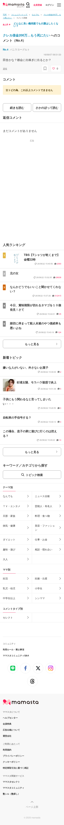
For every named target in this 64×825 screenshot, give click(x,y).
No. (5, 49)
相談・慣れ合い (43, 549)
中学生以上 (9, 598)
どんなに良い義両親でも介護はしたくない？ (36, 25)
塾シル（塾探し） (11, 794)
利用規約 (7, 750)
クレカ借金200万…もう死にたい (27, 35)
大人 (5, 559)
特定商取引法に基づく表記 (15, 768)
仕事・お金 (41, 539)
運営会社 (7, 736)
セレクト (8, 617)
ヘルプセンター (10, 718)
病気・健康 (9, 525)
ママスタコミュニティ (13, 788)
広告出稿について (11, 730)
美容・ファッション (45, 527)
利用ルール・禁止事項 (13, 649)
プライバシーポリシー (13, 756)
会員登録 (37, 4)
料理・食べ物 (42, 516)
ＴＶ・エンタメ (11, 506)
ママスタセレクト (11, 782)
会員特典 (7, 724)
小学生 (38, 588)
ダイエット (9, 539)
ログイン (50, 4)
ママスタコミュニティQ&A (16, 655)
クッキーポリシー (11, 762)
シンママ (40, 598)
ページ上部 (32, 806)
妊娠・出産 (41, 578)
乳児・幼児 (9, 588)
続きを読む (17, 108)
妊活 (5, 578)
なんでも (8, 496)
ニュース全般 (42, 496)
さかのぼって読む (47, 108)
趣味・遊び (9, 549)
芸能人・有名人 (43, 506)
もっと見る (32, 344)
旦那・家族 (9, 516)
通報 (5, 68)
